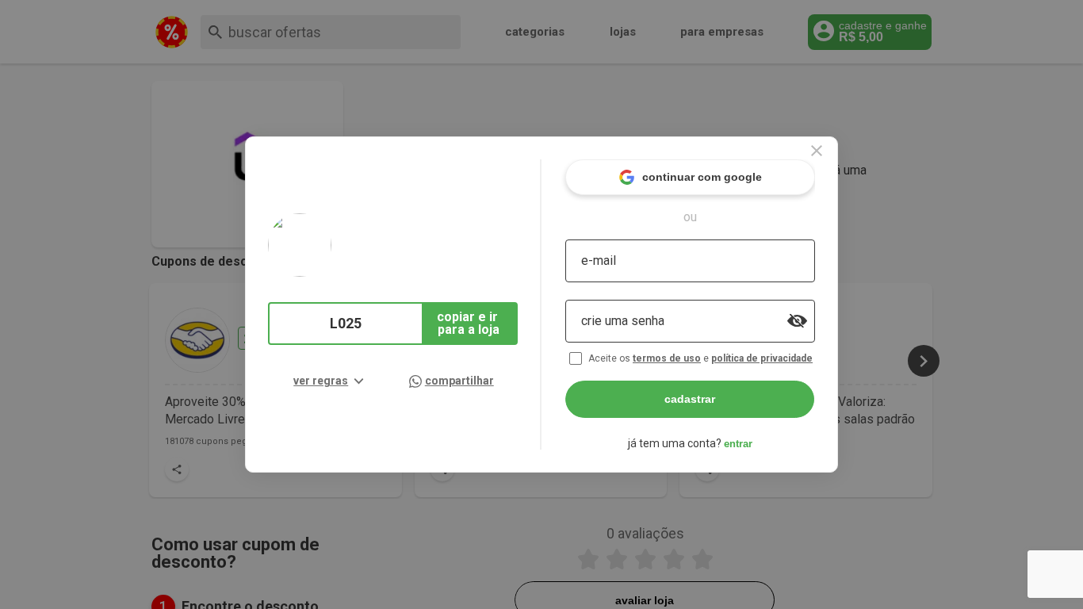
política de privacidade (762, 358)
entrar (738, 444)
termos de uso (667, 358)
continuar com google (702, 176)
